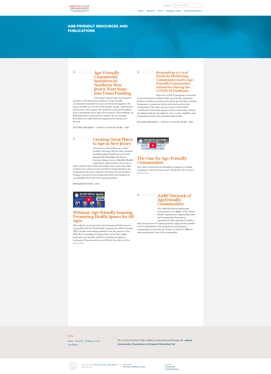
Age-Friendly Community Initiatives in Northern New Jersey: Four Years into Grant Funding (112, 83)
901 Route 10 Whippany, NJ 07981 (134, 367)
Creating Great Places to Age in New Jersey (113, 141)
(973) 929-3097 (170, 367)
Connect (167, 6)
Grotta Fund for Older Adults (84, 8)
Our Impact (73, 345)
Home (70, 341)
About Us (79, 341)
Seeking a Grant (92, 341)
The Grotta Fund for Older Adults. (105, 365)
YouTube (144, 173)
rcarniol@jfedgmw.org (172, 369)
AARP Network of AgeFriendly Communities (174, 199)
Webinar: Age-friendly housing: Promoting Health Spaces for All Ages (103, 216)
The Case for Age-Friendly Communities (162, 160)
